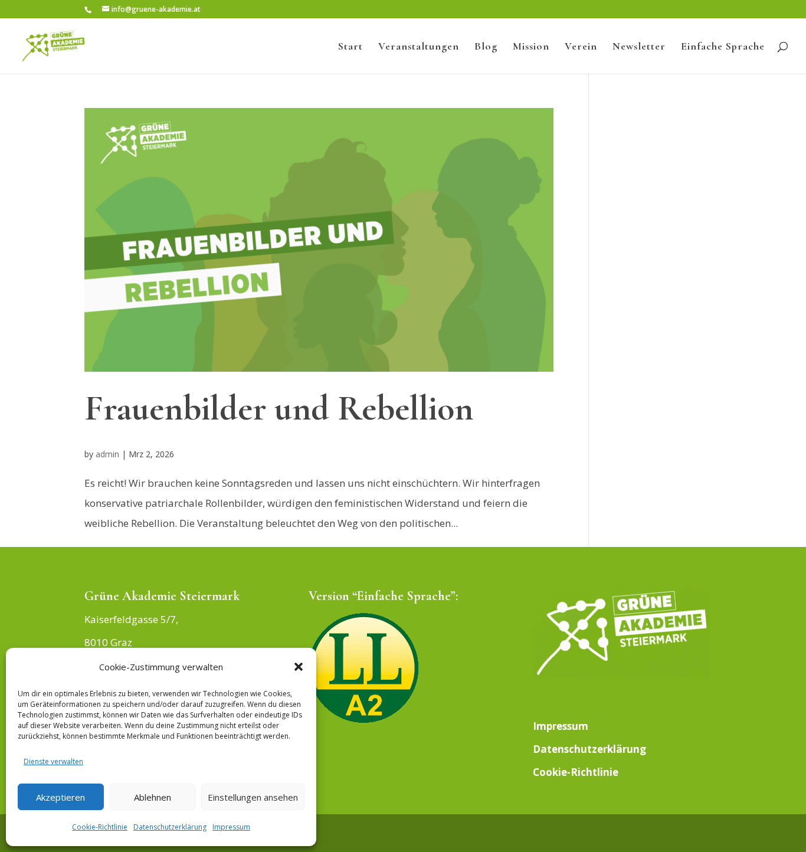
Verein (581, 47)
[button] (298, 667)
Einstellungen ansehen (253, 797)
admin (107, 454)
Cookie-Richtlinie (99, 827)
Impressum (231, 827)
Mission (531, 47)
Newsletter (639, 47)
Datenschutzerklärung (170, 827)
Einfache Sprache (723, 47)
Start (350, 47)
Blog (485, 47)
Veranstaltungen (418, 47)
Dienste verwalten (53, 761)
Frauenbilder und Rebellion (278, 408)
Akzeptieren (60, 797)
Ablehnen (152, 797)
